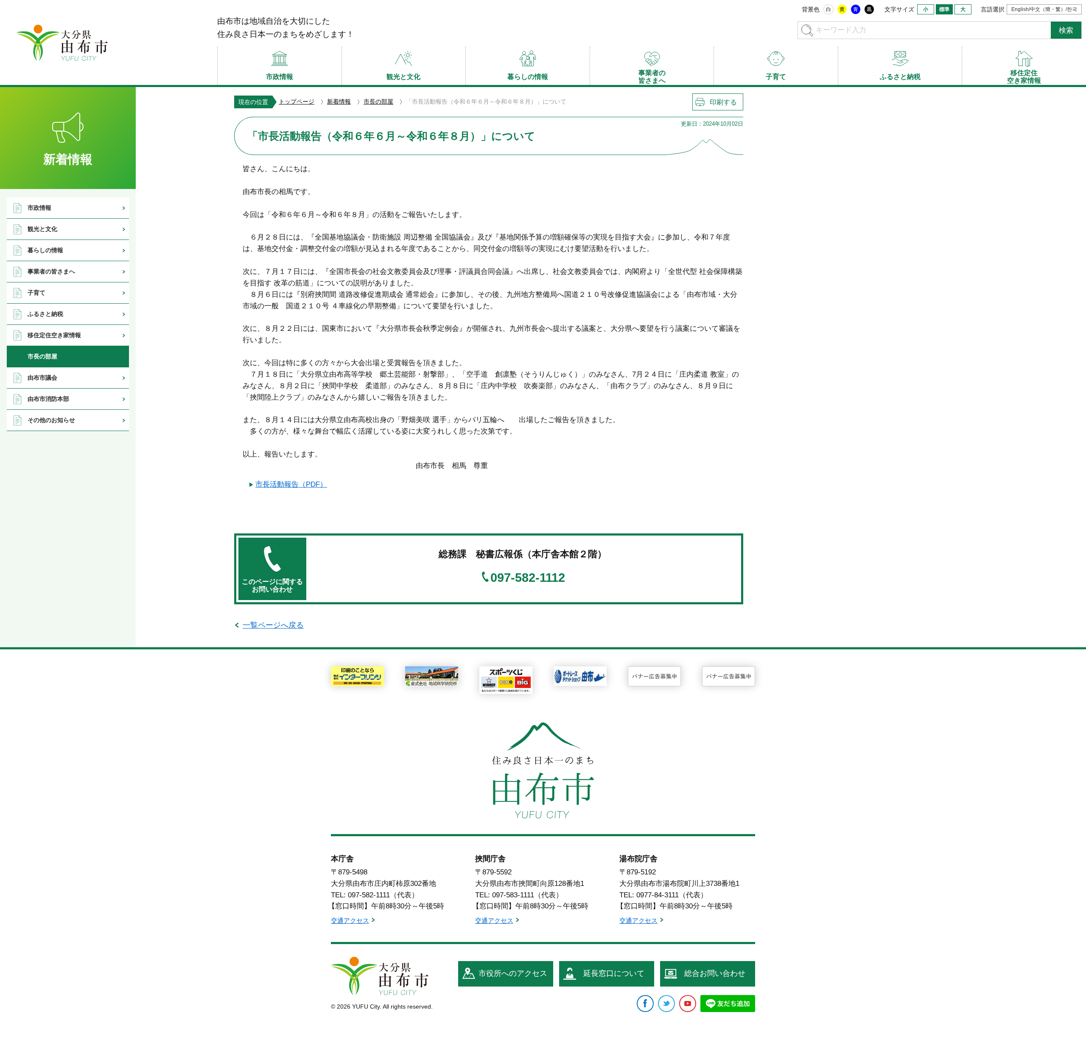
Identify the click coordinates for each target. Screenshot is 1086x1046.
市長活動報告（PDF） (291, 484)
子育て (36, 292)
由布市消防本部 (48, 398)
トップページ (296, 101)
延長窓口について (613, 973)
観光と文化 (42, 229)
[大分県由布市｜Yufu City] (62, 42)
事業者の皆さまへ (51, 271)
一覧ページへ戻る (273, 625)
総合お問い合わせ (714, 973)
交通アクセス (350, 920)
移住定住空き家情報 (54, 335)
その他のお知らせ (51, 420)
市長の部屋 (378, 101)
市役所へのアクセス (513, 973)
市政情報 (39, 207)
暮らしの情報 (45, 250)
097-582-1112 (527, 578)
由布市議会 (42, 377)
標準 (944, 9)
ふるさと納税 (45, 313)
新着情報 (339, 101)
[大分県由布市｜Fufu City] (379, 976)
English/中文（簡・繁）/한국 (1044, 9)
